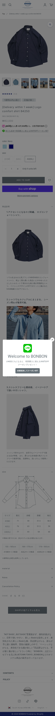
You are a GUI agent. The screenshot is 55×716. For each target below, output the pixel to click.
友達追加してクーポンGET (27, 371)
